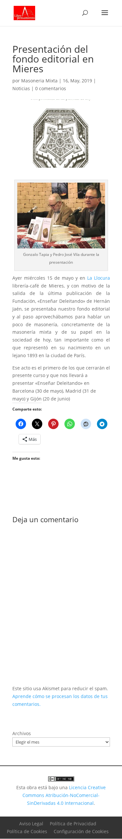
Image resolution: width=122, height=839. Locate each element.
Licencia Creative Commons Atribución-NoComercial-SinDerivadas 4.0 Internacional (64, 795)
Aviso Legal (31, 823)
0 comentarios (50, 88)
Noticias (21, 88)
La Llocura (98, 278)
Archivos (21, 733)
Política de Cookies (27, 831)
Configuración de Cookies (81, 831)
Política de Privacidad (73, 823)
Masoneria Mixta (39, 80)
